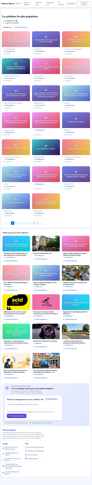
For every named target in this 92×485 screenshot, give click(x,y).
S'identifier (71, 3)
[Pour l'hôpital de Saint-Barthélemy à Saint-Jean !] (16, 278)
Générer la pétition (17, 416)
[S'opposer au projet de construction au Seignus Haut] (75, 278)
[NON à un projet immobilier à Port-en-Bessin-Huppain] (46, 278)
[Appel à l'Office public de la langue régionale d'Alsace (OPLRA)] (75, 249)
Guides (5, 444)
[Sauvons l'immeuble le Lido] (46, 248)
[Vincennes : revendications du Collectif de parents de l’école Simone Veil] (16, 337)
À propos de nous (50, 3)
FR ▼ (20, 3)
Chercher (61, 4)
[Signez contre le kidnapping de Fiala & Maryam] (75, 307)
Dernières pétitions (21, 27)
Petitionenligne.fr (7, 4)
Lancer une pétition (83, 3)
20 (38, 223)
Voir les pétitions (26, 3)
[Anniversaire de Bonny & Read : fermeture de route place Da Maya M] (46, 307)
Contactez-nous (38, 3)
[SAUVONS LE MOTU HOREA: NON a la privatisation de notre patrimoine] (16, 249)
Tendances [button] (7, 27)
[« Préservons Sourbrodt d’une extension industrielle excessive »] (75, 337)
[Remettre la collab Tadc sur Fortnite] (46, 336)
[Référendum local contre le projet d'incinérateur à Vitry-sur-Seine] (16, 307)
